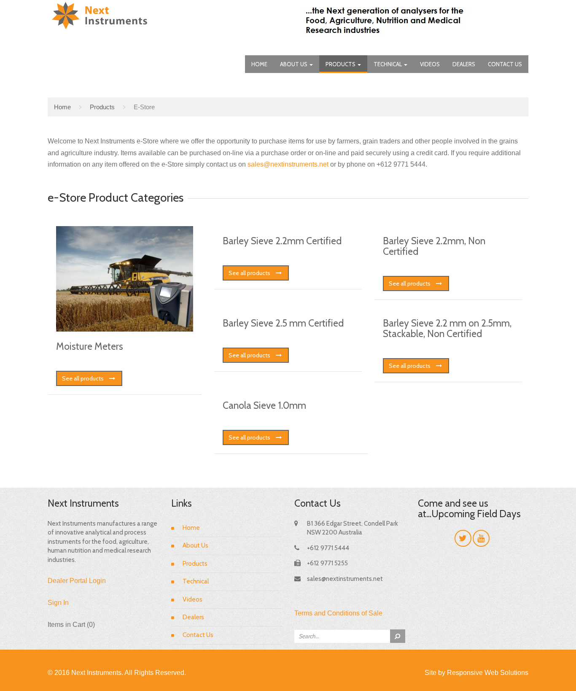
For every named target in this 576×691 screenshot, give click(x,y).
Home (259, 64)
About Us (294, 64)
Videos (430, 64)
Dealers (463, 64)
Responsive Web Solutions (487, 672)
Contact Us (505, 64)
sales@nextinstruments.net (288, 164)
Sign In (58, 602)
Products (341, 64)
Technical (388, 64)
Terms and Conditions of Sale (338, 613)
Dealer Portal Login (77, 580)
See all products (83, 378)
